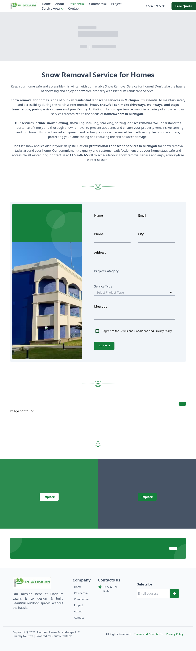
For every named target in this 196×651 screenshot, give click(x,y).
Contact (73, 8)
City (141, 234)
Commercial (98, 4)
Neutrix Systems (61, 636)
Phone (99, 234)
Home (46, 4)
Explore (49, 497)
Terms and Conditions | (149, 634)
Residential (77, 4)
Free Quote (183, 6)
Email (142, 215)
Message (100, 306)
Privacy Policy (174, 634)
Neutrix (28, 636)
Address (100, 252)
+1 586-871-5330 (154, 6)
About (59, 4)
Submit (104, 346)
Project (116, 4)
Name (98, 215)
